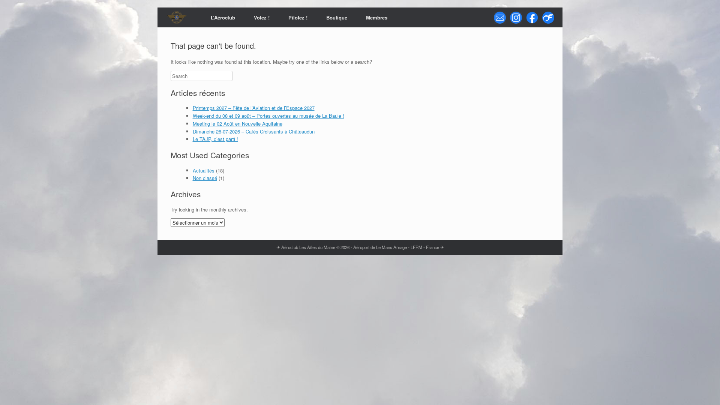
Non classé (205, 178)
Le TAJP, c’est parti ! (215, 138)
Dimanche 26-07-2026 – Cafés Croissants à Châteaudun (254, 131)
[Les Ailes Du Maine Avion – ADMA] (177, 17)
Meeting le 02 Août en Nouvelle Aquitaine (237, 123)
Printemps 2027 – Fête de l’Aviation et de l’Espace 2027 (254, 107)
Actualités (203, 170)
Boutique (336, 17)
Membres (376, 17)
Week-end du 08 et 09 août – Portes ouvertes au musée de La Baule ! (268, 115)
